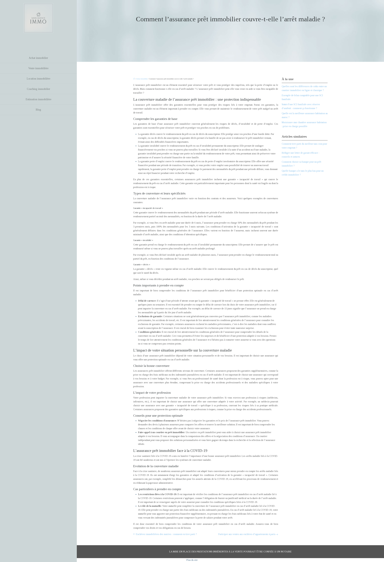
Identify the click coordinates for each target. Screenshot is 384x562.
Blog (38, 109)
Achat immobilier (38, 57)
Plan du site (192, 560)
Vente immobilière (38, 68)
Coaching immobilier (38, 88)
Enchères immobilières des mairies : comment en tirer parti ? (166, 534)
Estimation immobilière (38, 99)
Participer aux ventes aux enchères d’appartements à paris (246, 534)
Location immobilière (38, 78)
